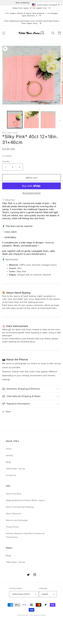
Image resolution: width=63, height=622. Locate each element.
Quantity (6, 161)
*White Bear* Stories (15, 468)
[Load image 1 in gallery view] (14, 119)
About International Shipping (20, 507)
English (45, 594)
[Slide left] (3, 120)
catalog (9, 455)
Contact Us (11, 475)
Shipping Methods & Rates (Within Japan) (25, 500)
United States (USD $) (21, 594)
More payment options (32, 193)
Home (8, 448)
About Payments (13, 513)
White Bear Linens (27, 615)
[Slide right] (60, 120)
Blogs (8, 462)
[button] (3, 33)
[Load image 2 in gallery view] (31, 119)
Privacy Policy (12, 526)
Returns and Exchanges (17, 520)
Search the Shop (13, 493)
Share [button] (8, 411)
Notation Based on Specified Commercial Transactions (25, 535)
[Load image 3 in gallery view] (48, 119)
